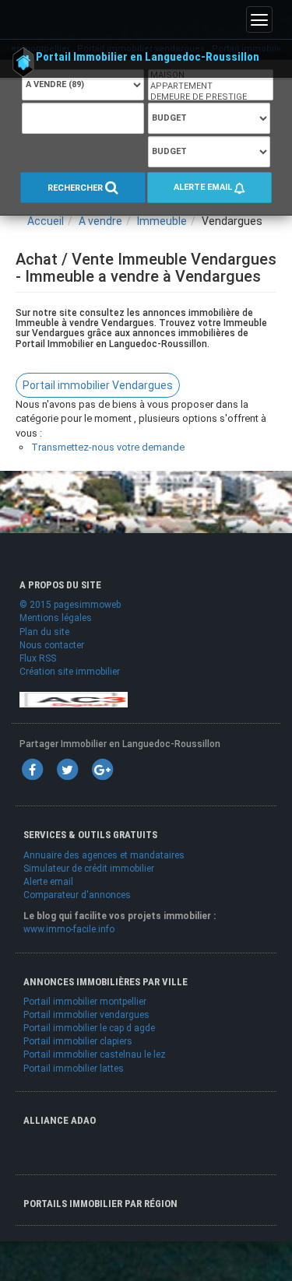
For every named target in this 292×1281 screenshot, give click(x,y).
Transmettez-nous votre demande (108, 447)
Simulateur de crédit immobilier (88, 868)
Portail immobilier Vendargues (98, 385)
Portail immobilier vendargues (86, 1014)
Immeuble (162, 221)
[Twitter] (67, 769)
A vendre (100, 221)
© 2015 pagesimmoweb (70, 604)
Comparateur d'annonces (77, 895)
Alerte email (204, 187)
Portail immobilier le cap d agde (89, 1028)
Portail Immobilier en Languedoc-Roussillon (147, 57)
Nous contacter (51, 645)
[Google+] (102, 769)
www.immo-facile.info (68, 929)
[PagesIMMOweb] (73, 698)
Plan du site (44, 631)
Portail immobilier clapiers (77, 1041)
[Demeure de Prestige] (211, 97)
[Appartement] (211, 86)
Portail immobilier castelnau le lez (94, 1054)
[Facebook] (31, 769)
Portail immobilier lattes (73, 1068)
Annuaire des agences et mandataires (104, 855)
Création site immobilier (69, 671)
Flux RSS (37, 658)
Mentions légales (55, 617)
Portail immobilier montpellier (84, 1001)
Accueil (45, 221)
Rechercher (76, 189)
